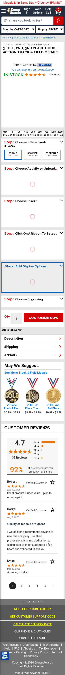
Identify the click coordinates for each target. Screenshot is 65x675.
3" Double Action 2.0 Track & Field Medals (34, 37)
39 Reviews (22, 457)
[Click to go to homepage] (14, 11)
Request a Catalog (14, 652)
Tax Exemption (48, 648)
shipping (11, 347)
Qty (7, 316)
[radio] (46, 442)
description (13, 338)
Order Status (30, 644)
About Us (29, 648)
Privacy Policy (39, 652)
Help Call (48, 11)
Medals (5, 37)
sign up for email (32, 638)
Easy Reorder (50, 644)
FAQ (17, 648)
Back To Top (32, 602)
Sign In (27, 11)
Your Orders (38, 11)
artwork (10, 355)
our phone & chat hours (32, 631)
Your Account (10, 644)
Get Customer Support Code (32, 616)
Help (7, 648)
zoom (46, 65)
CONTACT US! (41, 609)
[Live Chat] (4, 655)
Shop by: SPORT (47, 29)
